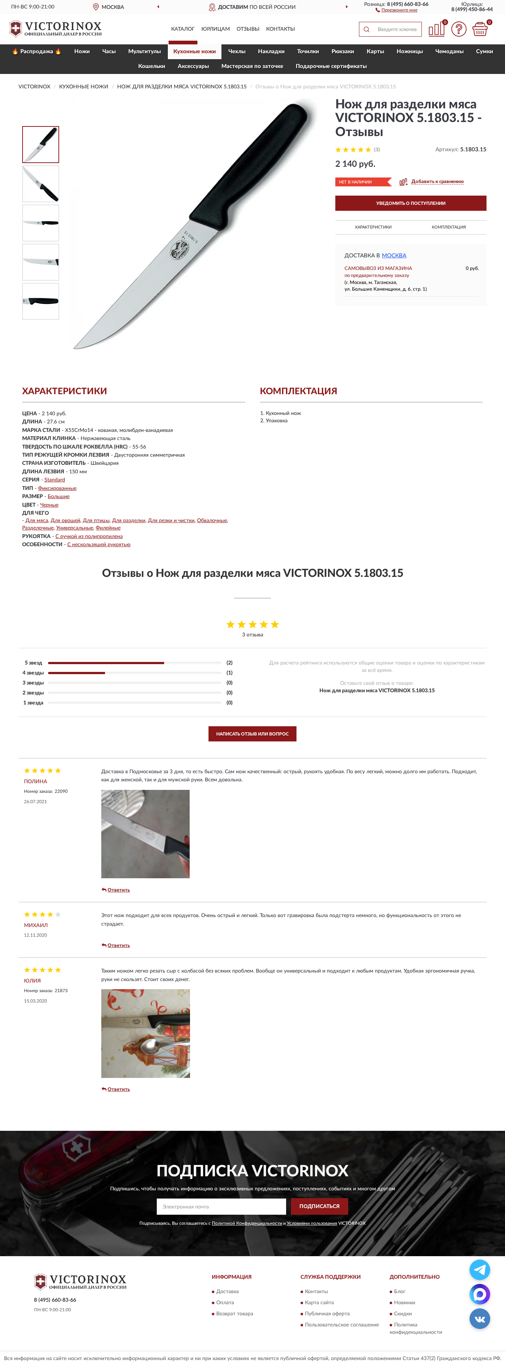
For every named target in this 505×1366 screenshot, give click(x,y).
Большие (59, 496)
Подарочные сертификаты (331, 66)
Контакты (280, 29)
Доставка (227, 1291)
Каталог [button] (183, 29)
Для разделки (128, 520)
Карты (375, 51)
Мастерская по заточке (252, 66)
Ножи (82, 51)
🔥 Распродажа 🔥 (37, 51)
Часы (109, 51)
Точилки (308, 51)
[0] (480, 29)
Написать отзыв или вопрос (252, 734)
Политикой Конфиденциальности (247, 1223)
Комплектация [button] (449, 227)
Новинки (404, 1302)
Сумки (484, 51)
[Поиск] (366, 29)
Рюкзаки (343, 51)
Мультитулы (144, 51)
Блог (400, 1291)
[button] (396, 9)
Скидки (403, 1313)
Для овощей (65, 520)
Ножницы (410, 51)
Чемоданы (449, 51)
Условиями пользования (312, 1223)
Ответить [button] (119, 890)
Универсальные (74, 528)
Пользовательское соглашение (342, 1325)
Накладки (271, 51)
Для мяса (37, 520)
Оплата (225, 1302)
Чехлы (236, 51)
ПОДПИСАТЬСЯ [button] (319, 1206)
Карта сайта (319, 1302)
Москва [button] (394, 255)
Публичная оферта (327, 1313)
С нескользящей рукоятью (99, 544)
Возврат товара (234, 1313)
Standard (54, 480)
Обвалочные (212, 520)
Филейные (108, 528)
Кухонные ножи (194, 51)
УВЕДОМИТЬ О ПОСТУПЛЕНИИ (410, 203)
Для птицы (96, 520)
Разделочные (38, 528)
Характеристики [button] (373, 227)
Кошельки (151, 66)
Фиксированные (57, 488)
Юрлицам (215, 29)
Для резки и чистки (171, 520)
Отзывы (248, 29)
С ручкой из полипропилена (89, 536)
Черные (49, 505)
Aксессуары (193, 66)
